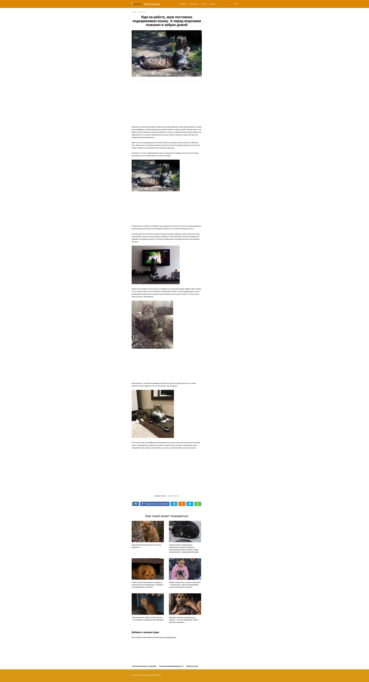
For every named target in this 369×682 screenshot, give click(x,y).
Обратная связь (192, 666)
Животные (194, 4)
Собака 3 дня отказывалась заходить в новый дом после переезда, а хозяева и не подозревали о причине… (147, 584)
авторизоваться (170, 637)
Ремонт (204, 4)
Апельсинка (152, 4)
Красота (212, 4)
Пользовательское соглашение (144, 666)
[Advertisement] (159, 103)
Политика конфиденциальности (171, 666)
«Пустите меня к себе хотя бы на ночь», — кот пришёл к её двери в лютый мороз (148, 618)
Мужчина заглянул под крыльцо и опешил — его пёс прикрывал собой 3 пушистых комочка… (184, 619)
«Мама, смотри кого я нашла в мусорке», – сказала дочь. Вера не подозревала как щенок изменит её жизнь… (185, 584)
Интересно (183, 4)
